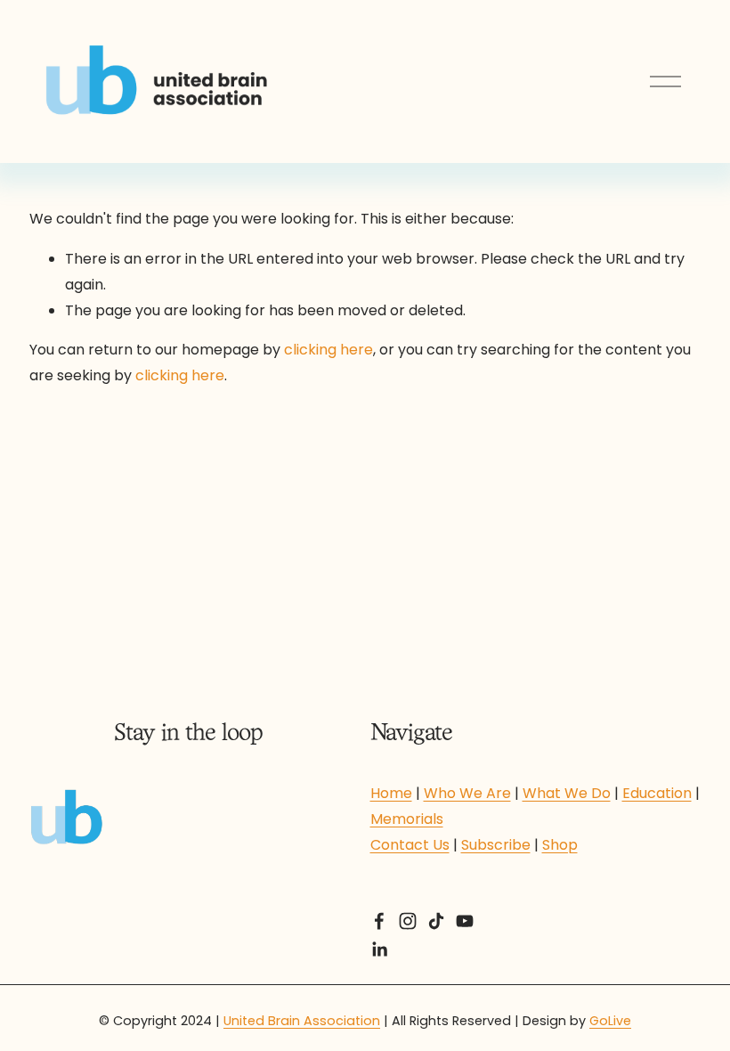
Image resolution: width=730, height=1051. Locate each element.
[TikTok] (436, 921)
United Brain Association (301, 1021)
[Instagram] (408, 921)
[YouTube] (465, 921)
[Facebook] (379, 921)
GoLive (610, 1021)
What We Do (567, 793)
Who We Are (467, 793)
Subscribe (496, 845)
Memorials (406, 819)
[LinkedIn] (379, 949)
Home (391, 793)
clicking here (328, 349)
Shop (560, 845)
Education (657, 793)
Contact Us (410, 845)
